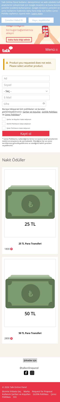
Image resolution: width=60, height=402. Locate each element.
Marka (27, 391)
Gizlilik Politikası (49, 111)
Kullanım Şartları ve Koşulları (16, 394)
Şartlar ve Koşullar (32, 111)
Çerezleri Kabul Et (14, 20)
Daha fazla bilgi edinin (19, 39)
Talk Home (7, 49)
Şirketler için (30, 360)
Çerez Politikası (12, 114)
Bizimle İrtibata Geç (11, 391)
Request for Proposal (42, 391)
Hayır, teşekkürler (41, 20)
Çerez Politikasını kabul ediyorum (18, 128)
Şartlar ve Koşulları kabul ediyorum (19, 119)
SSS (15, 397)
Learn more (37, 13)
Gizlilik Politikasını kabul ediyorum (19, 124)
